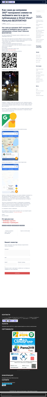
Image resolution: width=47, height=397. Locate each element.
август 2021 (38, 55)
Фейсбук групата (9, 221)
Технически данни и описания (20, 24)
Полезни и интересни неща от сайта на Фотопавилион (9, 232)
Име (6, 257)
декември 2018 (39, 58)
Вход (37, 89)
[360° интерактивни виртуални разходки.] (8, 1)
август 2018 (38, 60)
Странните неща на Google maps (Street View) (39, 21)
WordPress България (39, 95)
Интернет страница (21, 262)
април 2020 (38, 56)
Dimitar (4, 23)
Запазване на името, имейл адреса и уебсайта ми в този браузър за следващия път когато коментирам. (17, 269)
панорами (9, 225)
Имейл (6, 262)
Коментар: (7, 249)
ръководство (22, 225)
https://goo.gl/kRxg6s (12, 49)
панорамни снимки (15, 225)
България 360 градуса (18, 212)
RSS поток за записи (40, 90)
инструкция (4, 225)
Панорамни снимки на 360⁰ (7, 326)
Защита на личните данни (25, 230)
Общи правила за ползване (32, 391)
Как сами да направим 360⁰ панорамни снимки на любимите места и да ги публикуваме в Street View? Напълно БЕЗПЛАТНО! (40, 34)
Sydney (10, 395)
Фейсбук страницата (10, 222)
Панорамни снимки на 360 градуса (8, 24)
